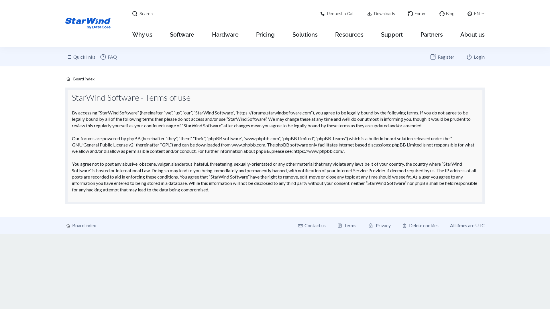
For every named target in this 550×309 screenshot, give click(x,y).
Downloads (384, 13)
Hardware (225, 34)
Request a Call (341, 13)
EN (477, 13)
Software (182, 34)
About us (472, 34)
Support (392, 34)
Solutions (305, 34)
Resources (349, 34)
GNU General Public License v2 (102, 144)
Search (146, 13)
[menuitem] (108, 57)
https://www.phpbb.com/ (319, 151)
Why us (142, 34)
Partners (432, 34)
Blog (450, 13)
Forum (421, 13)
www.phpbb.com (248, 144)
